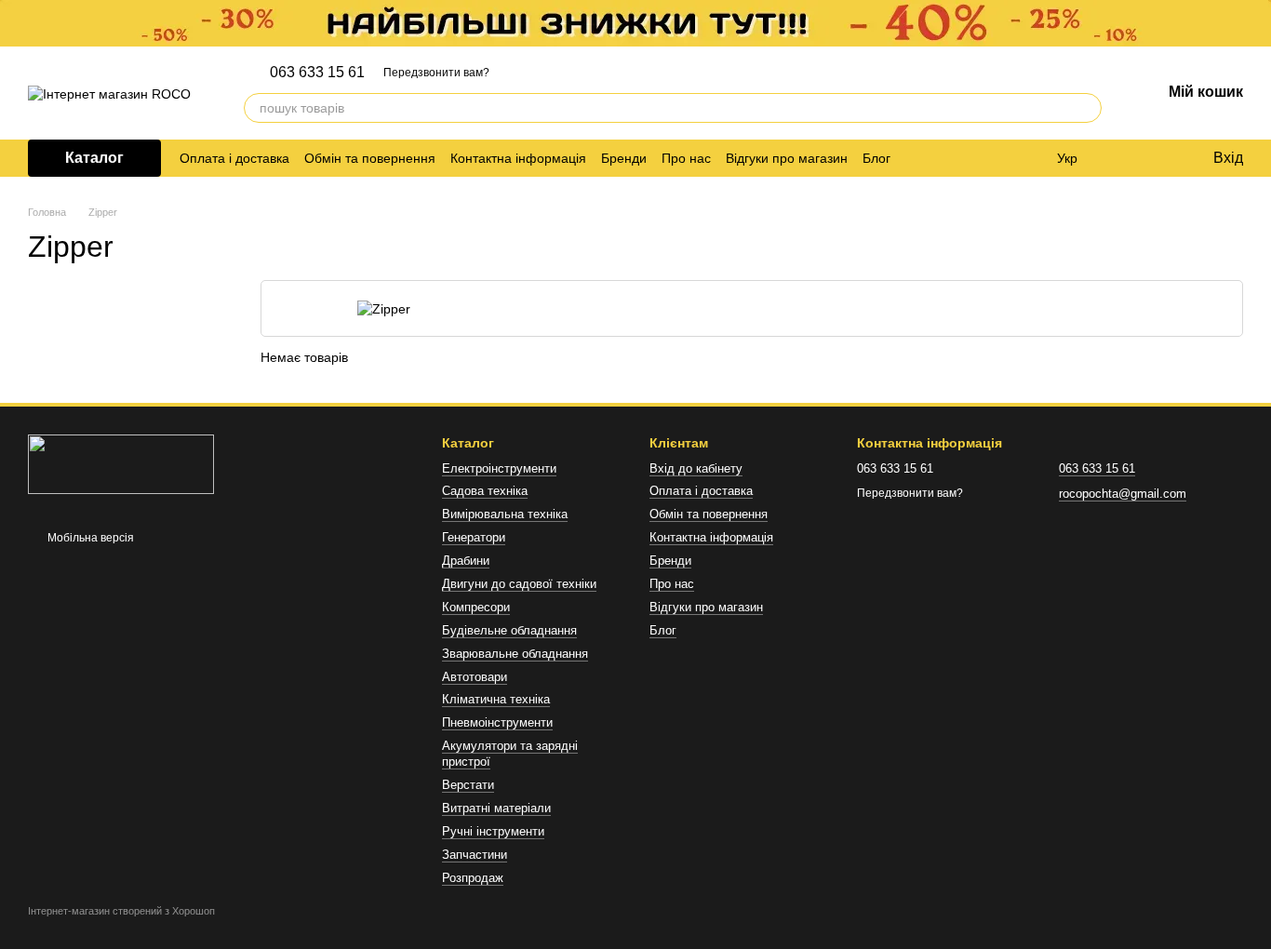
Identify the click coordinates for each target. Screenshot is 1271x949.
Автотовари (474, 677)
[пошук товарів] (1087, 108)
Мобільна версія (89, 537)
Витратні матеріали (496, 808)
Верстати (468, 785)
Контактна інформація (518, 158)
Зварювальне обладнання (515, 654)
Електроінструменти (499, 468)
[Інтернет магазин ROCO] (121, 464)
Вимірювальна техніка (505, 514)
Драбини (465, 561)
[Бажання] (1159, 158)
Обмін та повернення (369, 158)
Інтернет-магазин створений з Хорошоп (121, 910)
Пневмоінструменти (497, 722)
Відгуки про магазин (787, 158)
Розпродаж (472, 878)
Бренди (624, 158)
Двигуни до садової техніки (519, 584)
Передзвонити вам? (436, 72)
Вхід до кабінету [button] (696, 468)
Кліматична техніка (496, 699)
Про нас (686, 158)
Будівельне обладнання (509, 630)
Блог (876, 158)
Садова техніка (485, 491)
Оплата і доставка (234, 158)
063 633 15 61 (317, 72)
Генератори (473, 537)
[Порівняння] (1122, 158)
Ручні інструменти (493, 831)
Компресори (476, 607)
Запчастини (474, 855)
